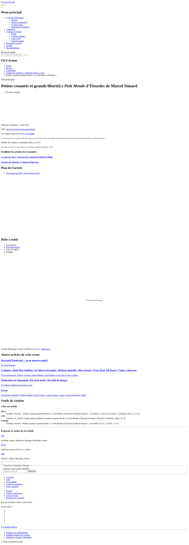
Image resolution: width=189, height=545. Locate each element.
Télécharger (45, 349)
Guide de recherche (14, 484)
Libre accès (16, 39)
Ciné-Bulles (11, 70)
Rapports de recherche (20, 27)
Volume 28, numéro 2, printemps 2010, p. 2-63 (25, 73)
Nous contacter (12, 486)
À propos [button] (10, 32)
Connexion (10, 29)
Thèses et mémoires (19, 22)
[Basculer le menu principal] (2, 7)
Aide (8, 479)
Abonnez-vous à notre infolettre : (16, 469)
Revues (14, 20)
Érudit (13, 34)
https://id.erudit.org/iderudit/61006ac (21, 129)
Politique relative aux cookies (18, 535)
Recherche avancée (14, 43)
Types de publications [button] (15, 18)
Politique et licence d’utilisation (18, 537)
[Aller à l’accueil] (8, 2)
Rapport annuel (17, 41)
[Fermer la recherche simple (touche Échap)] (5, 5)
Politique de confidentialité (17, 533)
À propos (18, 32)
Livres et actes (17, 25)
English (9, 45)
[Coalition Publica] (9, 527)
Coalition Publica (18, 36)
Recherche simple (8, 52)
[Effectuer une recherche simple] (2, 5)
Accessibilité (11, 482)
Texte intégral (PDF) (14, 173)
